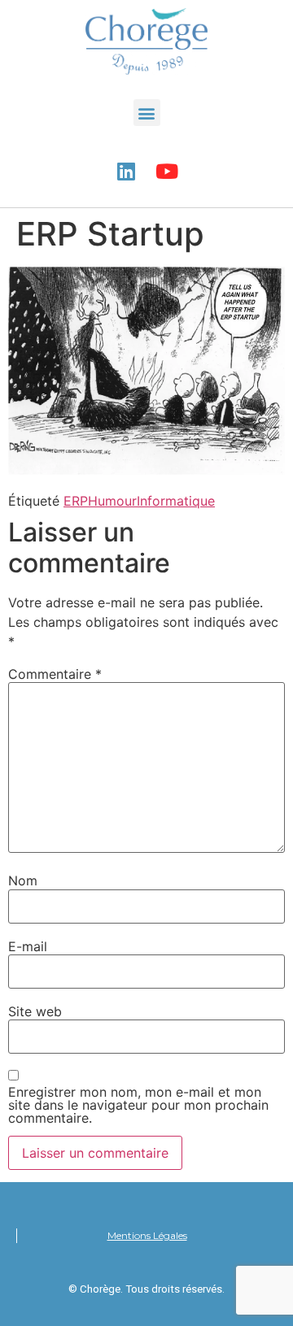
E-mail (27, 946)
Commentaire (55, 673)
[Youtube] (166, 170)
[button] (146, 112)
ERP (75, 501)
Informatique (176, 501)
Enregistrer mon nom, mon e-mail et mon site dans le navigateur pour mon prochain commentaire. (138, 1104)
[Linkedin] (126, 170)
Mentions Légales (147, 1235)
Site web (35, 1011)
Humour (112, 501)
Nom (22, 880)
